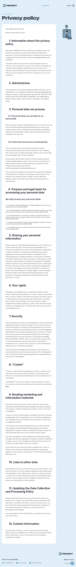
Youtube (22, 563)
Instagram (36, 563)
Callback (45, 5)
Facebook (9, 563)
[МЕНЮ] (73, 5)
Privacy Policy (69, 559)
